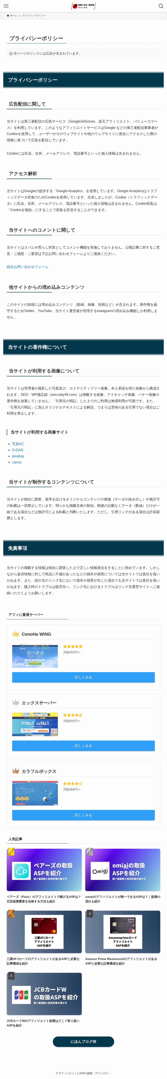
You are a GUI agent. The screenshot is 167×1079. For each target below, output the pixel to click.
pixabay (18, 456)
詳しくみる (83, 677)
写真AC (18, 444)
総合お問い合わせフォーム (27, 267)
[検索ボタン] (161, 6)
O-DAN (17, 450)
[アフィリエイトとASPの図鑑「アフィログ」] (83, 6)
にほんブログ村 (84, 1041)
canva (16, 462)
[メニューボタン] (6, 6)
